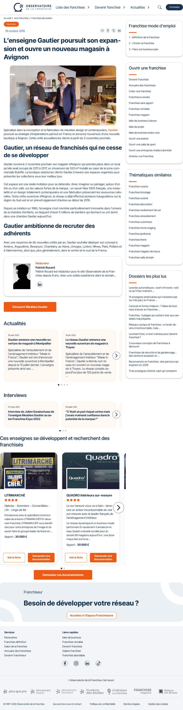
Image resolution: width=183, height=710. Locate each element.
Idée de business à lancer (143, 120)
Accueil (7, 18)
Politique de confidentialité (102, 704)
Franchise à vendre (139, 97)
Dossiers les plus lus (147, 276)
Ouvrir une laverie (138, 138)
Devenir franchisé (139, 79)
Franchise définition (15, 641)
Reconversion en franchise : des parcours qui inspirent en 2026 (154, 363)
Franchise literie (138, 239)
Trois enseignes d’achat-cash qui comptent (153, 370)
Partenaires (10, 637)
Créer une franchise (140, 91)
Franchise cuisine (138, 186)
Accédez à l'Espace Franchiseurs (91, 615)
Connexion (174, 7)
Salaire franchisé (71, 650)
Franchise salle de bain (141, 257)
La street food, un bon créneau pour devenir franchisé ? (153, 335)
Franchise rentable (139, 108)
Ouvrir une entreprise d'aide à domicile (150, 150)
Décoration (11, 24)
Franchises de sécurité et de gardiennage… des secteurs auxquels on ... (153, 354)
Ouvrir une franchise (147, 68)
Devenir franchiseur (15, 655)
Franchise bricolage (139, 192)
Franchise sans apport (141, 102)
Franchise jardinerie (140, 233)
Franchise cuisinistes (140, 221)
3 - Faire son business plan (143, 49)
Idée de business (71, 637)
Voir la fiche (14, 557)
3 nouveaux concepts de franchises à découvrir (149, 345)
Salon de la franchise (15, 646)
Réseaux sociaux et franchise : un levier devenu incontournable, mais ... (152, 326)
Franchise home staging (142, 227)
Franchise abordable (73, 655)
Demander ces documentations (63, 575)
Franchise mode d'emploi (152, 25)
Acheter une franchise (141, 156)
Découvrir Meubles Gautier (30, 307)
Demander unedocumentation (41, 557)
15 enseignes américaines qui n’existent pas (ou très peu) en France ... (153, 298)
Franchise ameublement (142, 216)
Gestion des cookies (158, 704)
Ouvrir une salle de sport (142, 144)
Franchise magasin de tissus (144, 251)
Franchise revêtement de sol (145, 210)
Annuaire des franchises (142, 85)
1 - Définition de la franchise (144, 37)
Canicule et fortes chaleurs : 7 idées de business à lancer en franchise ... (153, 307)
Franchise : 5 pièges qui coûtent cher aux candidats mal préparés (154, 317)
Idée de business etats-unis (144, 132)
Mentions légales (131, 704)
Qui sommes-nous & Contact (67, 704)
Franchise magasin (139, 114)
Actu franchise (21, 18)
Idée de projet (136, 126)
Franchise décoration (41, 18)
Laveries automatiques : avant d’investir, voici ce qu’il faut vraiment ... (154, 289)
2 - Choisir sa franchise (141, 43)
